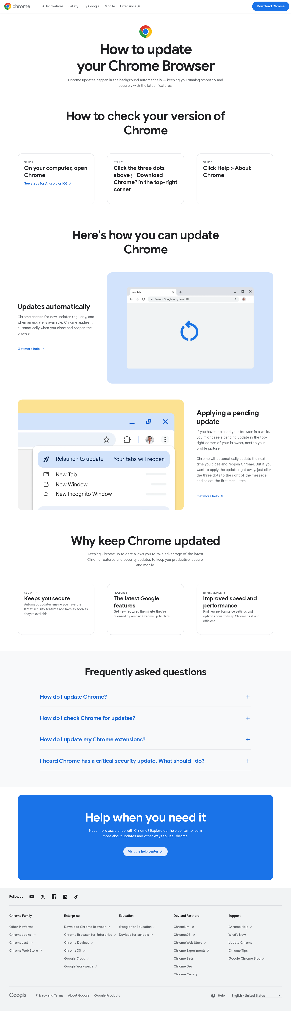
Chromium (182, 927)
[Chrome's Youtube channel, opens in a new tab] (31, 896)
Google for (135, 927)
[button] (145, 696)
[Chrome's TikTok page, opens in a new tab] (76, 896)
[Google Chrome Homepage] (17, 6)
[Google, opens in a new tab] (17, 997)
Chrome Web (23, 951)
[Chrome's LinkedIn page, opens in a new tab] (65, 896)
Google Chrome (244, 959)
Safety (73, 6)
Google (74, 959)
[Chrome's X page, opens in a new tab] (43, 896)
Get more (29, 349)
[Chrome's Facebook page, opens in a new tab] (54, 896)
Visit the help (143, 852)
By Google (92, 6)
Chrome (76, 943)
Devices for (134, 935)
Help (221, 996)
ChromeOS (73, 951)
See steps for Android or (46, 184)
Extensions (128, 6)
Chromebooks (20, 935)
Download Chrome (85, 927)
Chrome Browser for (88, 935)
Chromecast (19, 943)
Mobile (110, 6)
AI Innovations (52, 6)
